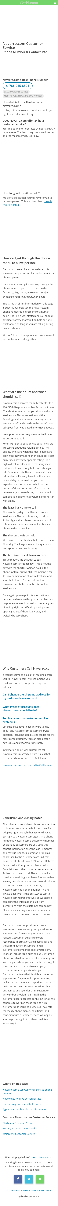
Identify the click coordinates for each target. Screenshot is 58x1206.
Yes (35, 1157)
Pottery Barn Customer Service (20, 1128)
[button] (55, 2)
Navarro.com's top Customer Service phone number (27, 1091)
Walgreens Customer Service (19, 1134)
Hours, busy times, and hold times (22, 1104)
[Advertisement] (29, 164)
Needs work (46, 1157)
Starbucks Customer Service (18, 1123)
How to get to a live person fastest (22, 1098)
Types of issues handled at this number (25, 1109)
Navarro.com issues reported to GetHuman (27, 765)
